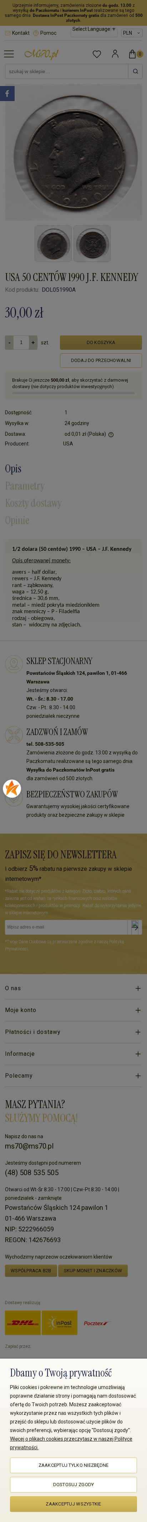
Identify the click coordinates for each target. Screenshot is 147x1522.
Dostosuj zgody (73, 1484)
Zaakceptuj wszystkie (73, 1504)
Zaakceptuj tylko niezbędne (74, 1465)
